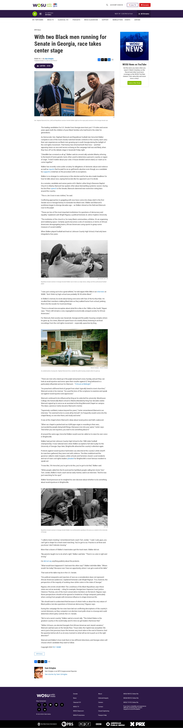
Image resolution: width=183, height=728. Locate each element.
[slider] (43, 14)
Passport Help (102, 715)
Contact (100, 706)
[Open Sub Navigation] (124, 5)
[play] (34, 14)
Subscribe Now (134, 83)
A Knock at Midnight (82, 384)
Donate (146, 5)
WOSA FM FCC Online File (130, 698)
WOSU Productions (79, 715)
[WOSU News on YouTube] (134, 46)
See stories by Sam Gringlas (56, 674)
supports (46, 172)
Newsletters (118, 20)
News (75, 698)
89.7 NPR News (37, 20)
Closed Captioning (103, 711)
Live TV (133, 5)
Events (127, 20)
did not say (48, 561)
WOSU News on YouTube (134, 64)
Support (105, 20)
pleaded (71, 458)
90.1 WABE (57, 647)
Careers (100, 702)
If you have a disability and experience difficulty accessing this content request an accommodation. (134, 707)
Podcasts (76, 20)
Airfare (137, 20)
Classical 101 (63, 20)
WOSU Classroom (91, 20)
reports (51, 169)
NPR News (37, 30)
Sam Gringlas (49, 59)
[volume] (40, 14)
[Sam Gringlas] (38, 672)
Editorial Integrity (103, 698)
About (100, 694)
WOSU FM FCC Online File (130, 694)
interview (100, 292)
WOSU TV (50, 20)
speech (54, 188)
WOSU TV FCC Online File (130, 702)
